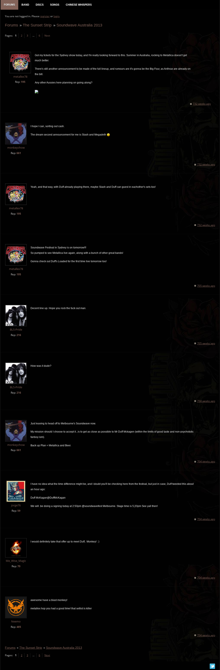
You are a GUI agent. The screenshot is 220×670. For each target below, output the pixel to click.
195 (23, 81)
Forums (11, 25)
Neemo (16, 621)
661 (19, 153)
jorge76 (16, 505)
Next (47, 35)
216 (19, 335)
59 (18, 510)
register (45, 16)
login (56, 16)
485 (19, 626)
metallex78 (20, 77)
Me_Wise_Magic (16, 561)
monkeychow (16, 147)
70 (18, 566)
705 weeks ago (206, 286)
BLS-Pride (16, 329)
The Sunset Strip (37, 25)
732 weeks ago (202, 104)
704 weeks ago (206, 401)
